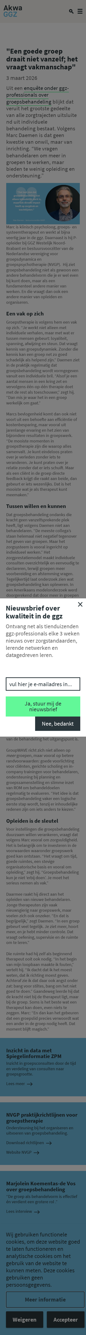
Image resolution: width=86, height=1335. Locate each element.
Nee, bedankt (58, 723)
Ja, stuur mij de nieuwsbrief (43, 706)
